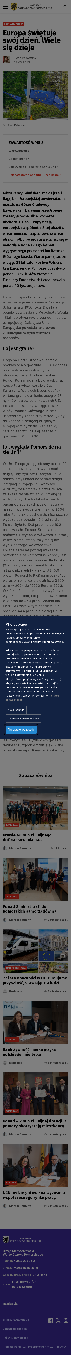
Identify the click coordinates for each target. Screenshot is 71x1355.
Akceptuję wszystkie (21, 729)
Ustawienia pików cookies (23, 718)
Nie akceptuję (16, 709)
